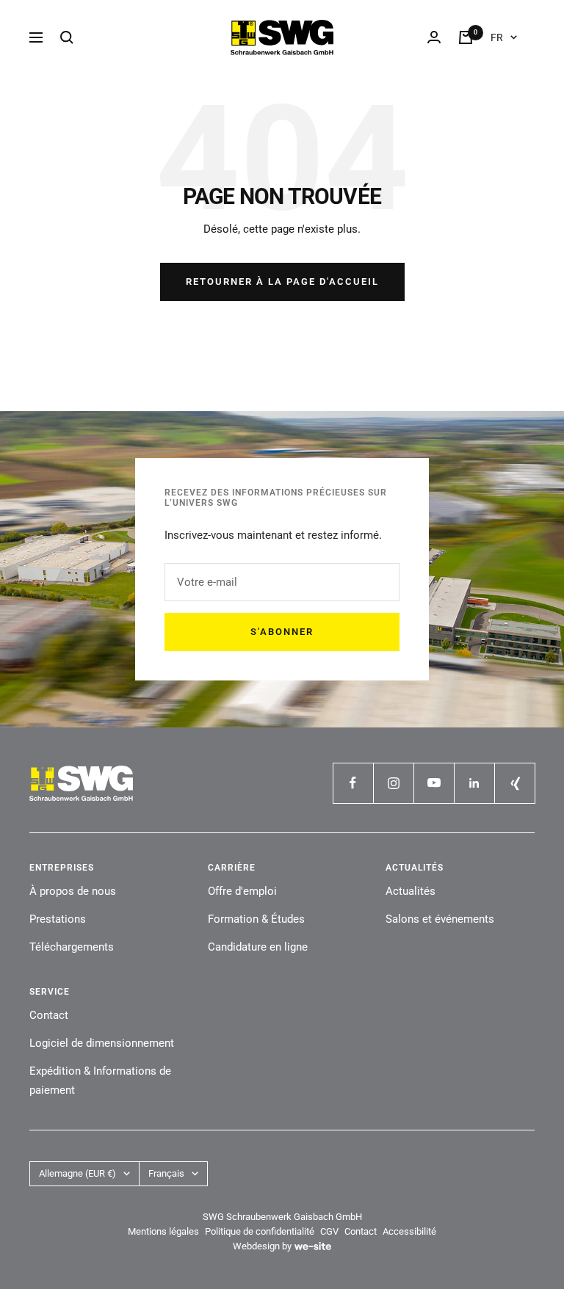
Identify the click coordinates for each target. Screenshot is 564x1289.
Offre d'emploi (242, 891)
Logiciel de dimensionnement (101, 1043)
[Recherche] (66, 37)
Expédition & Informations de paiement (100, 1080)
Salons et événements (440, 919)
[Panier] (465, 37)
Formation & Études (256, 919)
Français (166, 1173)
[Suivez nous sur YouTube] (433, 783)
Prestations (57, 919)
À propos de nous (72, 891)
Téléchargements (71, 947)
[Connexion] (434, 37)
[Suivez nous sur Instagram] (393, 783)
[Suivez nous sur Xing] (514, 783)
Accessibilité (409, 1231)
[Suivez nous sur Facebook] (353, 783)
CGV (329, 1231)
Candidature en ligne (258, 947)
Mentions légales (163, 1231)
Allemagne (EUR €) (77, 1173)
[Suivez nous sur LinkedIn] (474, 783)
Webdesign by (262, 1246)
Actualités (410, 891)
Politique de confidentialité (259, 1231)
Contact (48, 1015)
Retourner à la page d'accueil (282, 281)
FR (497, 37)
